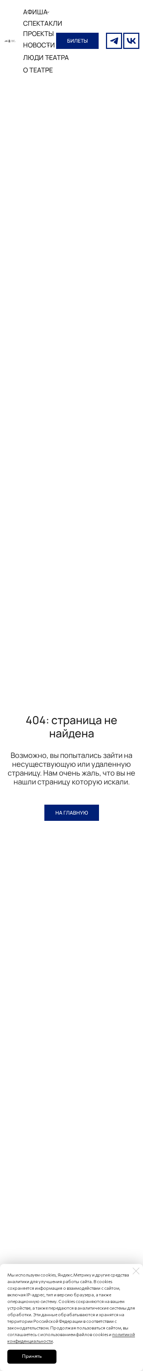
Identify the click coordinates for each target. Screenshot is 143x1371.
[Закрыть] (136, 1271)
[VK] (131, 41)
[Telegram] (114, 41)
